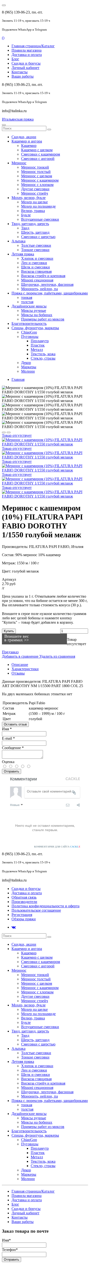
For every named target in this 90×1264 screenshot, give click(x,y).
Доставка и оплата (27, 55)
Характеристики (25, 669)
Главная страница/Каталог (33, 46)
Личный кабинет (25, 68)
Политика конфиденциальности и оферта (45, 906)
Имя (7, 729)
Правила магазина (27, 50)
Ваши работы (23, 76)
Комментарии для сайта (57, 846)
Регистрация (22, 915)
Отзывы (18, 673)
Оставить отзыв (15, 724)
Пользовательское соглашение (36, 910)
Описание (20, 665)
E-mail (8, 738)
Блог (15, 59)
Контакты (20, 72)
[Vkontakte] (14, 927)
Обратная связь (24, 897)
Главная (18, 379)
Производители (24, 902)
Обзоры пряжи (24, 919)
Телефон (10, 1250)
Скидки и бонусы (26, 63)
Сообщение (13, 748)
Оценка (8, 762)
